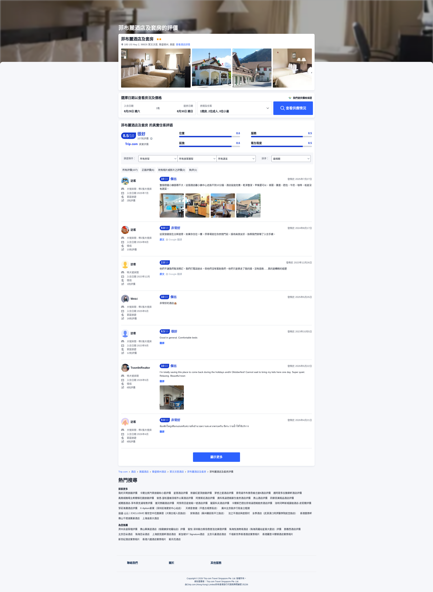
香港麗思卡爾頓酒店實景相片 (277, 534)
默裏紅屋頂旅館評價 (201, 493)
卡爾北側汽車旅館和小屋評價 (155, 493)
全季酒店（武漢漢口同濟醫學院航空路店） (274, 513)
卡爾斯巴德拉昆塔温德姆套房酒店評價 (252, 503)
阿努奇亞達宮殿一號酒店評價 (192, 503)
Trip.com (123, 471)
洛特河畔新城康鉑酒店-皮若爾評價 (293, 503)
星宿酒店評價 (181, 493)
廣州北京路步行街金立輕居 (235, 508)
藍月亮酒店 (175, 539)
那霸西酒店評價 (292, 529)
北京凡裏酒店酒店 (216, 534)
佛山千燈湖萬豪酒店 (129, 518)
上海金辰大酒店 (150, 518)
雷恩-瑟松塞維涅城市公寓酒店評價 (175, 498)
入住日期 (128, 105)
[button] (362, 5)
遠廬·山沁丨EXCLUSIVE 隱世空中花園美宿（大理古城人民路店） (152, 513)
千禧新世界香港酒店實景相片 (244, 534)
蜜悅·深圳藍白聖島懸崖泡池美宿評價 (207, 529)
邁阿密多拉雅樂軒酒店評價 (287, 493)
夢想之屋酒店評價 (223, 493)
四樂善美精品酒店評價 (282, 498)
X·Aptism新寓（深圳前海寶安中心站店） (161, 508)
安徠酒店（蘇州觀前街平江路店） (208, 513)
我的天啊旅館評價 (127, 493)
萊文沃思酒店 (177, 471)
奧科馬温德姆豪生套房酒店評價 (233, 498)
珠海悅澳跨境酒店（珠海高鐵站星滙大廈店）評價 (255, 529)
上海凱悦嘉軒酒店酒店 (164, 534)
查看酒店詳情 (183, 44)
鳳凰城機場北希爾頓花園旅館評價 (136, 498)
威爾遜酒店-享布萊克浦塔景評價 (135, 503)
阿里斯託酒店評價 (205, 498)
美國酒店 (144, 471)
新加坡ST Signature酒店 (191, 534)
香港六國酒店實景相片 (154, 539)
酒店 (133, 471)
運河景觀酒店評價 (164, 503)
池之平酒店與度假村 (239, 513)
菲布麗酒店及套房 (196, 471)
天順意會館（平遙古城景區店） (202, 508)
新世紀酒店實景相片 (129, 539)
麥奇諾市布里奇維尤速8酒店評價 (253, 493)
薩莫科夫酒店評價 (219, 503)
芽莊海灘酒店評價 (127, 508)
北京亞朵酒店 (125, 534)
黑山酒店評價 (260, 498)
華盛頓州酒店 (159, 471)
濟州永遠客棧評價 (127, 529)
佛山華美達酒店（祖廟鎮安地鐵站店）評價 (162, 529)
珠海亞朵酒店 (142, 534)
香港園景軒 (306, 513)
